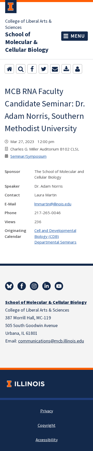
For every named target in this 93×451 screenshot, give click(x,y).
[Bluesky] (9, 286)
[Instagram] (34, 286)
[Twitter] (43, 68)
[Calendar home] (9, 68)
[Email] (54, 68)
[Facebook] (32, 68)
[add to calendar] (66, 68)
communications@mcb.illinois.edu (51, 341)
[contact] (77, 68)
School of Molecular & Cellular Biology (27, 42)
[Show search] (20, 68)
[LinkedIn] (46, 286)
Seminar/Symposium (28, 156)
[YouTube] (59, 286)
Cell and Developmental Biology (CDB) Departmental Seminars (55, 236)
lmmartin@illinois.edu (52, 203)
